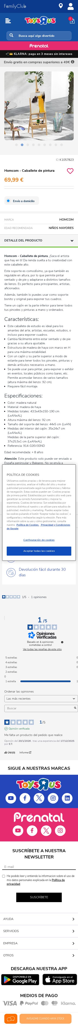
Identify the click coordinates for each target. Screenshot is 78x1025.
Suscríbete (39, 897)
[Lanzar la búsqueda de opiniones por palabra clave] (75, 708)
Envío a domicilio (23, 201)
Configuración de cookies (39, 540)
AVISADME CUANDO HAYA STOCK (45, 1018)
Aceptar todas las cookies (39, 551)
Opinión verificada (19, 728)
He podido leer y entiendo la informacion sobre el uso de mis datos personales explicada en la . (41, 880)
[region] (39, 512)
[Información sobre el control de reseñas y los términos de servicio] (62, 642)
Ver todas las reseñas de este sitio (42, 649)
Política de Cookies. (27, 525)
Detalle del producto (23, 240)
